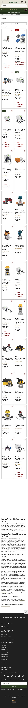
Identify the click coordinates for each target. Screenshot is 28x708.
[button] (20, 23)
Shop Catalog (4, 654)
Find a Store (4, 669)
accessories (4, 592)
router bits (22, 600)
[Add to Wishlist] (10, 31)
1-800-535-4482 (5, 628)
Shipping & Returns (6, 636)
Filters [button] (3, 23)
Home (2, 14)
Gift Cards (3, 645)
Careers (3, 665)
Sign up (14, 686)
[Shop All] (2, 2)
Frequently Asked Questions (8, 639)
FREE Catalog (4, 649)
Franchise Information (6, 667)
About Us (3, 662)
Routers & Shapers (10, 14)
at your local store (5, 605)
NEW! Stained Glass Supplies (14, 12)
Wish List (3, 647)
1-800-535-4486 (5, 631)
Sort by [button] (16, 23)
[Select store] (22, 2)
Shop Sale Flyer (5, 652)
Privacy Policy (20, 689)
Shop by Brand (4, 656)
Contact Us (4, 634)
